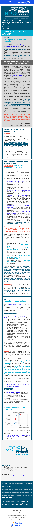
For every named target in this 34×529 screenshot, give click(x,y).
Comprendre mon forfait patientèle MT (18, 190)
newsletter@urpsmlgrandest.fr (19, 519)
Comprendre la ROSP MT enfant (16, 186)
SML (28, 61)
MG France (22, 61)
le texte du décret (16, 75)
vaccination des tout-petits (16, 304)
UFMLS (9, 63)
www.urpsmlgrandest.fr (19, 475)
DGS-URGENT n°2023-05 (13, 392)
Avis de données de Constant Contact (17, 517)
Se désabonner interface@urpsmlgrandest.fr (17, 515)
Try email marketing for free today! (17, 526)
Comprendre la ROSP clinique (16, 181)
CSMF (13, 61)
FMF (17, 61)
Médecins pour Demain (20, 63)
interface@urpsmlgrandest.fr (7, 497)
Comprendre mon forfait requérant (17, 195)
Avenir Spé (7, 61)
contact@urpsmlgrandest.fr (8, 475)
